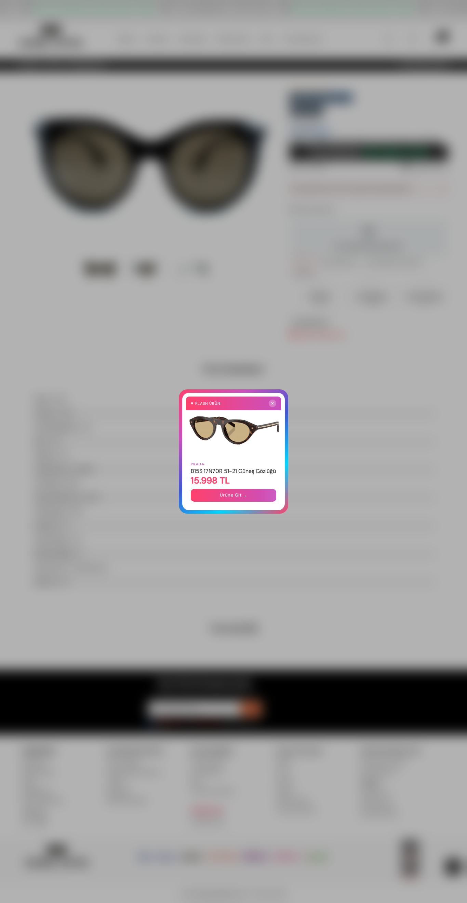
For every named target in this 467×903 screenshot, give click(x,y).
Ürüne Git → (234, 495)
